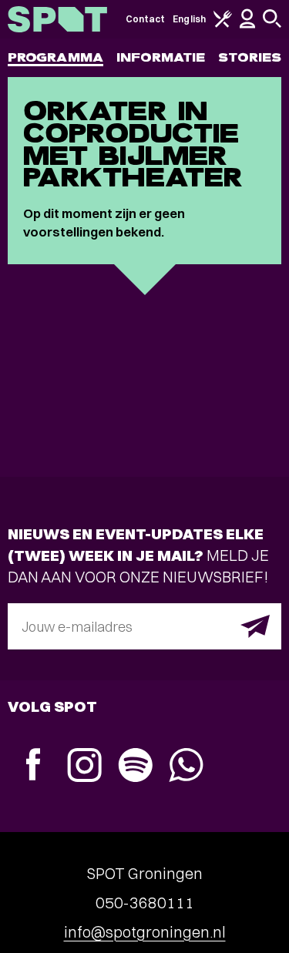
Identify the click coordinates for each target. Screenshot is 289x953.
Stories (249, 57)
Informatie (160, 57)
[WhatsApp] (185, 767)
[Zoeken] (272, 24)
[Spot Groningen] (57, 19)
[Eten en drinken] (222, 24)
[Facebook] (33, 766)
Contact (146, 19)
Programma (55, 57)
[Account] (247, 25)
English (189, 19)
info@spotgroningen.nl (145, 931)
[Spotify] (134, 767)
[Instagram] (84, 767)
